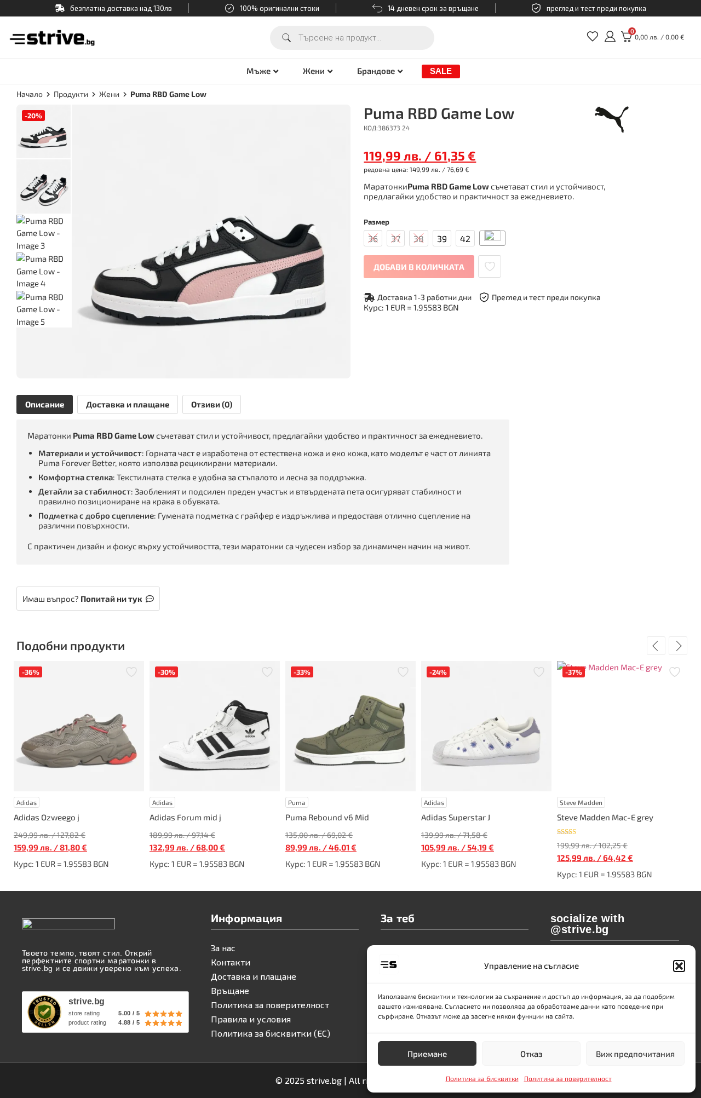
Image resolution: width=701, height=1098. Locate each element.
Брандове (376, 71)
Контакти (230, 962)
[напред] (678, 645)
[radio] (373, 238)
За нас (223, 947)
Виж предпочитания (635, 1054)
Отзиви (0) (211, 404)
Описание (44, 404)
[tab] (44, 404)
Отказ (531, 1054)
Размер (376, 222)
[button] (679, 966)
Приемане (427, 1054)
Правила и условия (251, 1019)
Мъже (258, 71)
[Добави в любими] (489, 266)
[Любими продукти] (593, 40)
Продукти (71, 94)
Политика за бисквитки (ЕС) (270, 1033)
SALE (441, 71)
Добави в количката (419, 267)
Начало (29, 94)
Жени (314, 71)
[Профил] (610, 40)
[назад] (656, 645)
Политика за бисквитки (482, 1078)
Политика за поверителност (568, 1078)
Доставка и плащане (127, 404)
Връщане (230, 990)
